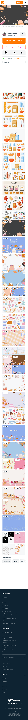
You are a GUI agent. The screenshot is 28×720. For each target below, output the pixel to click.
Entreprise (5, 716)
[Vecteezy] (2, 2)
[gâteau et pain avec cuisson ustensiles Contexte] (13, 464)
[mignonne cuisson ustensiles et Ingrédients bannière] (7, 424)
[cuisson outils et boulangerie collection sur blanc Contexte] (13, 350)
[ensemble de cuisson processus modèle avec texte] (13, 396)
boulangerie (7, 672)
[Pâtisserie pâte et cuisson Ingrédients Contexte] (7, 326)
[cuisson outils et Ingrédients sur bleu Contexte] (13, 280)
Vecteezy (4, 711)
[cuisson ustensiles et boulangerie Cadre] (8, 540)
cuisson (16, 672)
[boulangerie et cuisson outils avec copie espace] (8, 648)
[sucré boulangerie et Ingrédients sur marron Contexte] (8, 414)
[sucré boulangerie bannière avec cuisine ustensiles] (8, 528)
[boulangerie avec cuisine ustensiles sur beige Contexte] (13, 594)
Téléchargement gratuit (14, 40)
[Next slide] (21, 672)
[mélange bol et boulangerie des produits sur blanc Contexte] (8, 660)
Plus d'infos (6, 61)
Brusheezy (5, 708)
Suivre (22, 35)
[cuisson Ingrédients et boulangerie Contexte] (13, 498)
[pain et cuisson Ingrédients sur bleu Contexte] (13, 313)
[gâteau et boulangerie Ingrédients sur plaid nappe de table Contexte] (13, 383)
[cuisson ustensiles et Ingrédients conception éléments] (13, 366)
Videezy (4, 714)
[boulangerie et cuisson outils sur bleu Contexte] (13, 514)
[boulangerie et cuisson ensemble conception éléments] (13, 481)
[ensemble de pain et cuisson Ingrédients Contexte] (8, 568)
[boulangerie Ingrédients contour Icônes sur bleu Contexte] (13, 611)
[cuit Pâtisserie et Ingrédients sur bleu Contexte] (8, 336)
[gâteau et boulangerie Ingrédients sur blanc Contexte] (13, 297)
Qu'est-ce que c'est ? (16, 58)
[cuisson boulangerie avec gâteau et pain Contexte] (13, 554)
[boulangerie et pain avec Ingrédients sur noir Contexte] (13, 263)
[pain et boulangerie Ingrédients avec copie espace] (7, 404)
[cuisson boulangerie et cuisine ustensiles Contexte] (13, 447)
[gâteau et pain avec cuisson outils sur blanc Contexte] (8, 580)
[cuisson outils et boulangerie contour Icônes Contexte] (8, 636)
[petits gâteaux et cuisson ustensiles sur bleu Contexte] (8, 434)
